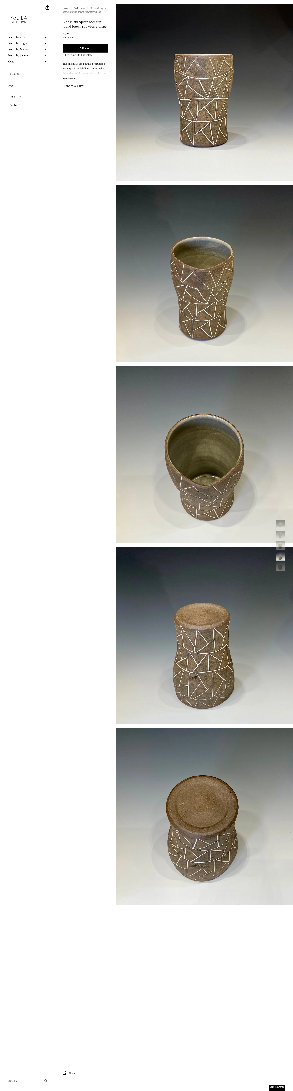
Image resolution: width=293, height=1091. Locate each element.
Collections (79, 8)
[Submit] (45, 1080)
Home (66, 8)
